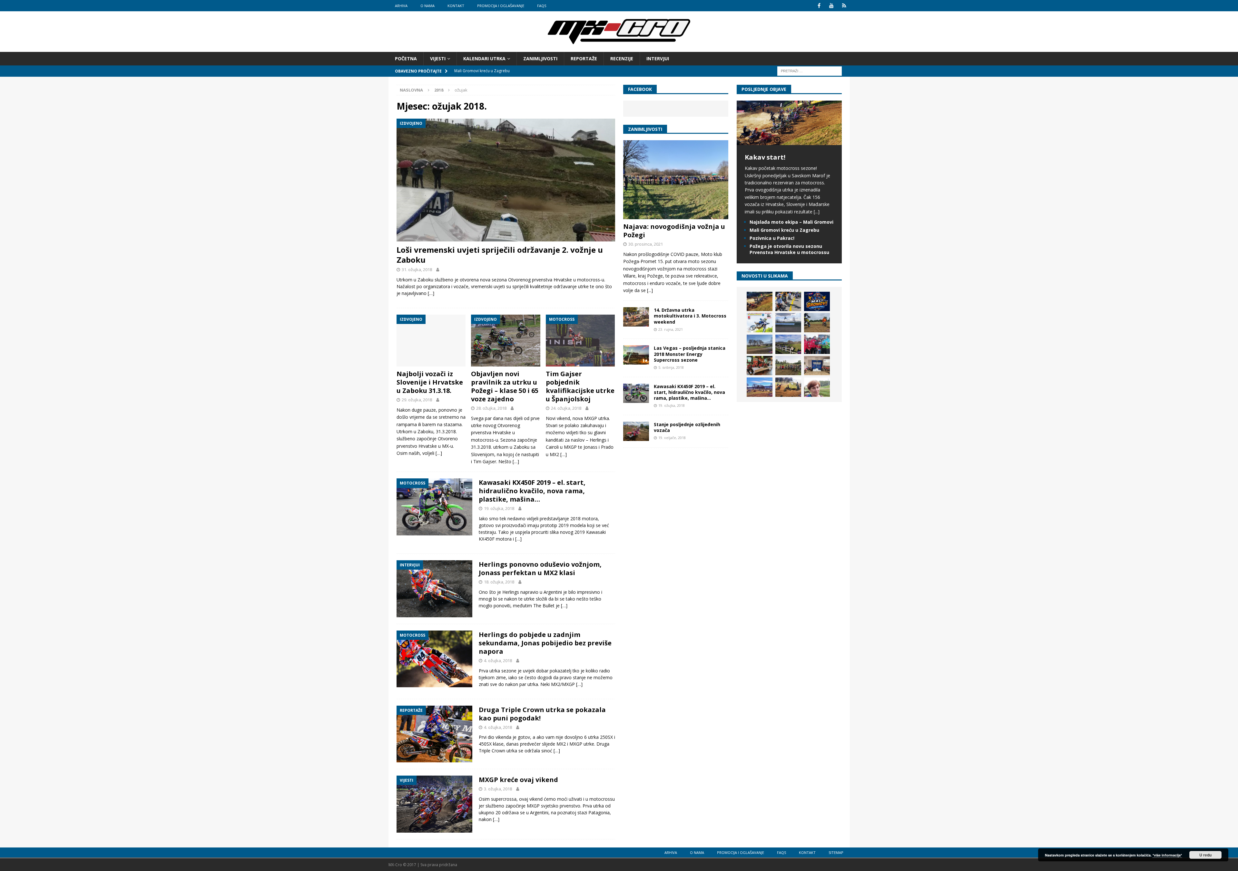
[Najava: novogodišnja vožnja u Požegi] (675, 179)
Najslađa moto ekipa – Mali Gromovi (791, 222)
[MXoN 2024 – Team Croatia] (817, 344)
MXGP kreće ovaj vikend (518, 779)
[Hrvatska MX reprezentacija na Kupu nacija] (759, 365)
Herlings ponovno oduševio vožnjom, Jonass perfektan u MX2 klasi (540, 568)
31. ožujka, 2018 (417, 269)
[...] (650, 290)
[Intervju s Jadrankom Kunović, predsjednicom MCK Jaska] (817, 387)
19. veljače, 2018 (672, 437)
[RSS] (844, 5)
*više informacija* (1167, 855)
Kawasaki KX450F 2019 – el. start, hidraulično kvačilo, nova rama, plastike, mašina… (532, 491)
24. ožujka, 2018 (566, 408)
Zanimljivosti (540, 58)
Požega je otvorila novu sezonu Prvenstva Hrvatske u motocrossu (789, 249)
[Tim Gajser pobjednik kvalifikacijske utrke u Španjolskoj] (580, 341)
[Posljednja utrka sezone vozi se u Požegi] (788, 387)
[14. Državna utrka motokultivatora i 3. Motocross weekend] (636, 317)
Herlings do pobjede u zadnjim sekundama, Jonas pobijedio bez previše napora (545, 643)
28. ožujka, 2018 (491, 408)
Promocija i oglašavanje (500, 5)
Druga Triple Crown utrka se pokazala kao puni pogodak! (542, 713)
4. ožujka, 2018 (498, 660)
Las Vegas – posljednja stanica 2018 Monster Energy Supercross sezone (689, 354)
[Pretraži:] (809, 71)
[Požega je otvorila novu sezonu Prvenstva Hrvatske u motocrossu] (788, 322)
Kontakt (455, 5)
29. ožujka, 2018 (417, 400)
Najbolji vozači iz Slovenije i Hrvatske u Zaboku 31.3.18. (430, 382)
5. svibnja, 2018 (671, 367)
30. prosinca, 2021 (645, 244)
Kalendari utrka (484, 58)
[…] (431, 293)
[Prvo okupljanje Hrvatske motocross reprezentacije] (788, 365)
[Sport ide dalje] (817, 322)
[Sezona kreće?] (759, 344)
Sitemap (836, 852)
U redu (1205, 855)
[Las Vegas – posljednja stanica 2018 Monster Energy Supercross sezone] (636, 355)
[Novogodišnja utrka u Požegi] (759, 387)
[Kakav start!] (789, 141)
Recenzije (621, 58)
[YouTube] (831, 5)
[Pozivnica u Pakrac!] (759, 322)
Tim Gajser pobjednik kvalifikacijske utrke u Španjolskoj (580, 386)
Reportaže (584, 58)
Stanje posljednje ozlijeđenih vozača (687, 427)
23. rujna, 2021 (670, 329)
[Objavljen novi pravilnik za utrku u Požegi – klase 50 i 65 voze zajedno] (505, 341)
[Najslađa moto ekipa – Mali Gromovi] (788, 301)
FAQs (541, 5)
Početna (406, 58)
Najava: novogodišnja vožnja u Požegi (674, 230)
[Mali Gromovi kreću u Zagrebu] (817, 301)
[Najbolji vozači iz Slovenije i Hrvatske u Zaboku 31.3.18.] (431, 341)
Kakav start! (765, 157)
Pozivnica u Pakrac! (772, 238)
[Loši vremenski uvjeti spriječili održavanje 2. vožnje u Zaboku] (506, 180)
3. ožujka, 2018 (498, 789)
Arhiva (401, 5)
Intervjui (657, 58)
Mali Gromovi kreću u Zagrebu (784, 230)
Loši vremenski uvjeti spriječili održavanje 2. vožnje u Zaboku (500, 254)
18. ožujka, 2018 (499, 582)
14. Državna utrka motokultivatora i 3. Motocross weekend (690, 316)
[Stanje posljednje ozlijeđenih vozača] (636, 431)
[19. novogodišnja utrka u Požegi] (788, 344)
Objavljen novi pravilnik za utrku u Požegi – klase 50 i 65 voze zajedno (504, 386)
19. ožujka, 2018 (499, 508)
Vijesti (438, 58)
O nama (427, 5)
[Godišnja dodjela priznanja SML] (817, 365)
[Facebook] (819, 5)
